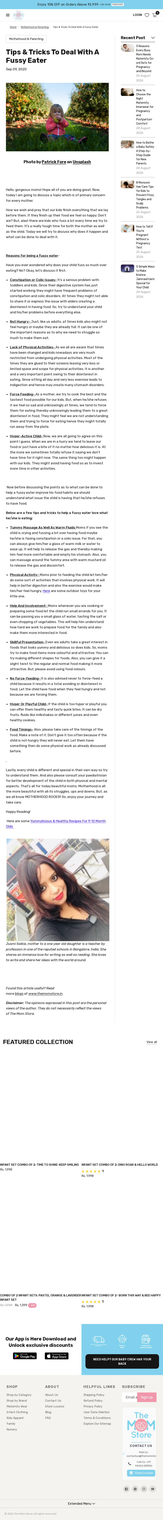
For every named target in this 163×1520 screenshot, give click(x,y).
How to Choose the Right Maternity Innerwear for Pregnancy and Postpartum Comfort (144, 107)
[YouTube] (152, 1489)
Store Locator (54, 1406)
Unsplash (82, 161)
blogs (19, 994)
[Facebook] (126, 1489)
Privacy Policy (92, 1406)
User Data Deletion (96, 1412)
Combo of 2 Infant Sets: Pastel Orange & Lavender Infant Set (40, 1298)
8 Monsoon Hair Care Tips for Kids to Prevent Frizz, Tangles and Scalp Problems (145, 195)
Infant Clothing (17, 1412)
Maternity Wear (17, 1406)
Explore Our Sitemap (97, 1423)
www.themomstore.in (45, 994)
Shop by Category (19, 1395)
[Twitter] (135, 1489)
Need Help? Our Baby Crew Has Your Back (122, 1361)
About (52, 1387)
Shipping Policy (93, 1395)
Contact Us (53, 1400)
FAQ (48, 1418)
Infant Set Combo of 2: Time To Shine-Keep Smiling (39, 1165)
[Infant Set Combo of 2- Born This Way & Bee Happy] (122, 1236)
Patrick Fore (54, 161)
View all (152, 1042)
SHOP (12, 1387)
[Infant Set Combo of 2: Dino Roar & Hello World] (122, 1106)
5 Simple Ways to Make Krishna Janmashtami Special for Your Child (145, 277)
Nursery (12, 1429)
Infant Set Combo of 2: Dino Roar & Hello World (120, 1165)
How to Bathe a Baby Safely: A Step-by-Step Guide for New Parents (145, 153)
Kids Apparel (15, 1418)
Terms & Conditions (97, 1418)
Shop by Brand (17, 1400)
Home (13, 27)
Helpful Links (99, 1387)
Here (46, 591)
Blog (48, 1412)
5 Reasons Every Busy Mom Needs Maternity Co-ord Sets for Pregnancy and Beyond (145, 58)
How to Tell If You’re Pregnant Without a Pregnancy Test (144, 237)
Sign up (147, 1397)
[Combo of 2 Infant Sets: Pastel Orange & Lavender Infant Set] (41, 1236)
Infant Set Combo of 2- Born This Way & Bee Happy (121, 1295)
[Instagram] (144, 1489)
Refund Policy (93, 1400)
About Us (51, 1395)
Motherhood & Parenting (35, 27)
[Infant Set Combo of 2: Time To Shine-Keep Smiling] (41, 1106)
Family (11, 1423)
